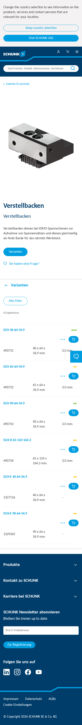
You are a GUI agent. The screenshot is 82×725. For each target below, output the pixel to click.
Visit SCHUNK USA (41, 38)
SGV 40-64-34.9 (14, 330)
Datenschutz (33, 699)
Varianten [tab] (15, 252)
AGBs (52, 699)
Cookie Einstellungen (17, 705)
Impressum (11, 699)
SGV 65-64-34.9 (14, 367)
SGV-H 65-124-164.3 (17, 440)
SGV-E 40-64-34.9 (15, 477)
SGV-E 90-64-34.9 (15, 513)
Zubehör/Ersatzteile (17, 84)
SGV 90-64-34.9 (14, 403)
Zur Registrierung (19, 645)
